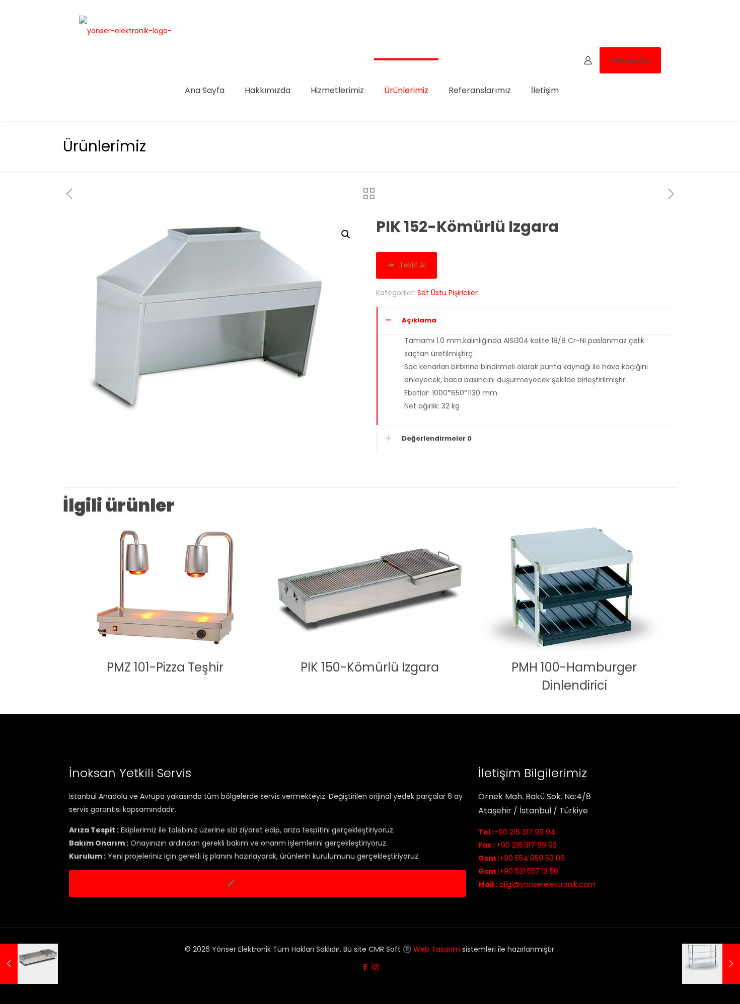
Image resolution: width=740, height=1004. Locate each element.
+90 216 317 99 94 (516, 832)
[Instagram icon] (375, 967)
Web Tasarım (436, 949)
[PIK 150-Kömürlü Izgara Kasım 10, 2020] (29, 964)
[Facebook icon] (364, 967)
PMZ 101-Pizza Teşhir (165, 667)
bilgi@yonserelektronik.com (537, 884)
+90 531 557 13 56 (518, 871)
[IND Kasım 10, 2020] (711, 964)
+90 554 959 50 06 (521, 858)
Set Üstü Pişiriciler (447, 293)
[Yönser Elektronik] (125, 30)
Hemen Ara (630, 60)
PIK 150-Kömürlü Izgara (370, 667)
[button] (346, 234)
